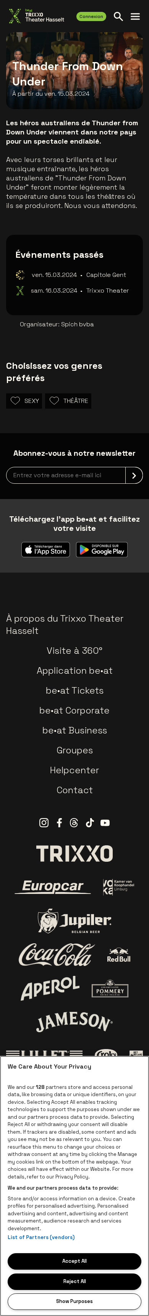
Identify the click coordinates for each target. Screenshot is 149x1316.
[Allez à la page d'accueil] (36, 16)
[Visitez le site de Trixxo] (74, 853)
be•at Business (74, 730)
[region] (74, 1186)
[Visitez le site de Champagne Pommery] (110, 988)
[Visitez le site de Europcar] (53, 887)
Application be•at (75, 670)
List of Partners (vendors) (41, 1237)
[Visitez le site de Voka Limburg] (119, 887)
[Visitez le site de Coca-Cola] (57, 954)
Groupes (75, 750)
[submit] (134, 475)
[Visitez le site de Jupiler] (74, 920)
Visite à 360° (74, 650)
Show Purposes (74, 1301)
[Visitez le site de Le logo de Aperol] (50, 988)
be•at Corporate (74, 710)
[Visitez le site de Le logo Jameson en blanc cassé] (74, 1022)
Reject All (74, 1281)
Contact (75, 790)
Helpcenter (74, 770)
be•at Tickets (75, 690)
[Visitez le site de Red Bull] (119, 955)
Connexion (91, 16)
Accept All (74, 1261)
